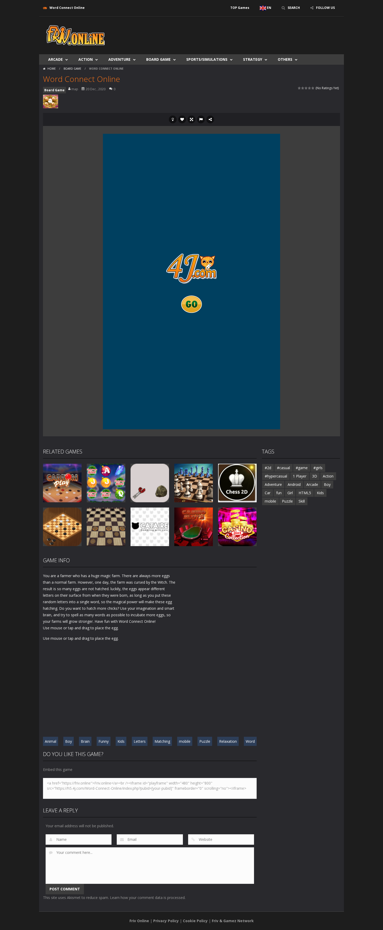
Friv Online (139, 920)
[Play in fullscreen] (191, 119)
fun (279, 492)
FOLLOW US (325, 7)
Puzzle (204, 741)
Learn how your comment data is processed (147, 897)
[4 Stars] (309, 88)
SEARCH (294, 7)
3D (314, 476)
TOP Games (239, 7)
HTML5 (305, 492)
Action (85, 59)
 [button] (201, 119)
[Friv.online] (75, 34)
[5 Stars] (313, 88)
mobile (184, 741)
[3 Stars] (306, 88)
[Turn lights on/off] (173, 119)
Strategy (252, 59)
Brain (85, 741)
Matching (162, 741)
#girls (318, 467)
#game (302, 467)
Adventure (119, 59)
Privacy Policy (166, 920)
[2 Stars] (303, 88)
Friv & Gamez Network (233, 920)
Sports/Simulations (206, 59)
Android (294, 484)
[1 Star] (299, 88)
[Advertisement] (245, 32)
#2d (268, 467)
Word (250, 741)
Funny (103, 741)
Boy (68, 741)
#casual (283, 467)
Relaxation (228, 741)
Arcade (55, 59)
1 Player (299, 476)
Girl (290, 492)
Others (285, 59)
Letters (140, 741)
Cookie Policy (195, 920)
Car (267, 492)
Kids (121, 741)
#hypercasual (276, 476)
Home (52, 68)
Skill (302, 501)
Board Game (158, 59)
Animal (50, 741)
